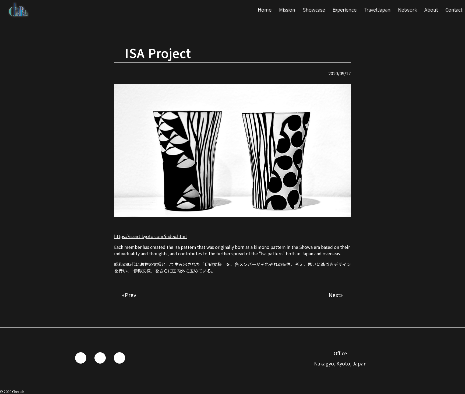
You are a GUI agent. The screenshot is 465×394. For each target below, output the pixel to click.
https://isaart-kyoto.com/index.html (150, 236)
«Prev (129, 295)
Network (407, 9)
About (431, 9)
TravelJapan (377, 9)
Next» (336, 295)
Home (265, 9)
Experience (345, 9)
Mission (287, 9)
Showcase (314, 9)
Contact (453, 9)
